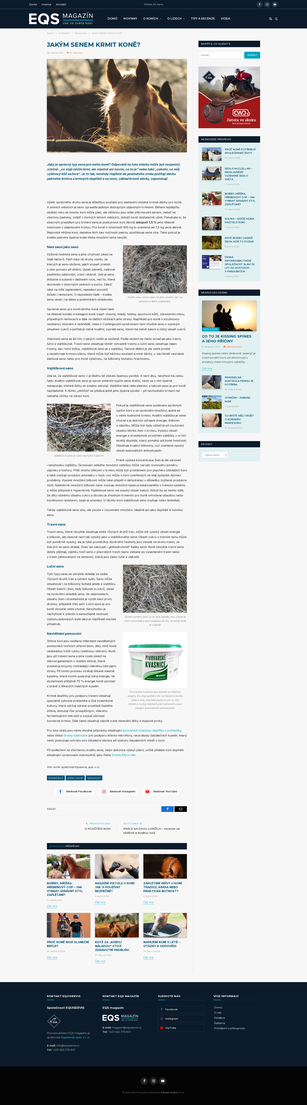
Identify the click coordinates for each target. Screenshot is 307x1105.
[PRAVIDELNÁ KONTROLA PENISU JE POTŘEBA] (212, 382)
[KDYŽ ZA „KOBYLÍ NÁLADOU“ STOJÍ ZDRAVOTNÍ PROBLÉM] (117, 925)
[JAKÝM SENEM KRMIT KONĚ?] (117, 105)
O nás (217, 1012)
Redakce (219, 1017)
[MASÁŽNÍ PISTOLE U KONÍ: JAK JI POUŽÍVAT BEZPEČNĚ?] (117, 866)
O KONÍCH (150, 18)
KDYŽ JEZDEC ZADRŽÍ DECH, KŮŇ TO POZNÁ (239, 239)
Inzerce (46, 4)
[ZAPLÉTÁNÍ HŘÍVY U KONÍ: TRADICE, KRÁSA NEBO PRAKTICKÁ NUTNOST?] (165, 866)
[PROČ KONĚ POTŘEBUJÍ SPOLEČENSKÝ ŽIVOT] (212, 154)
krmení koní (56, 778)
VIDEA (225, 18)
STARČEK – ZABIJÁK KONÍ (237, 399)
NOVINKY (130, 18)
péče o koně (75, 778)
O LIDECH (174, 18)
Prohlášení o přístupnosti (229, 1028)
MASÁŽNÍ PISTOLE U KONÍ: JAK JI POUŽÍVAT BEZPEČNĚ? (115, 887)
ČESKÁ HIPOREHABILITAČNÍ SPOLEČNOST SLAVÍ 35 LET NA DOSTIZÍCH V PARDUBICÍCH (239, 264)
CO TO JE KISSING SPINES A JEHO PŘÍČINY (226, 338)
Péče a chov (210, 329)
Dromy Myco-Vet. (124, 755)
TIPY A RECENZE (203, 18)
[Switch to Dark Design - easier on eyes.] (276, 18)
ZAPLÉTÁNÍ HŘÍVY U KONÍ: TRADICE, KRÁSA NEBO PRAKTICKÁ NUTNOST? (162, 887)
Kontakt (61, 4)
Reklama (219, 1023)
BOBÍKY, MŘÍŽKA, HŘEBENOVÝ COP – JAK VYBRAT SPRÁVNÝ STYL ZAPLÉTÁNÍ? (65, 889)
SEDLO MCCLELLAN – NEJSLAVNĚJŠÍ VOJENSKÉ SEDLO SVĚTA (238, 174)
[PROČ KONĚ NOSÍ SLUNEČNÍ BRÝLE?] (68, 925)
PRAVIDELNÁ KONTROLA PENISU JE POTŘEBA (239, 381)
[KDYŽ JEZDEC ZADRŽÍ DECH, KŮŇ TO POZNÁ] (212, 242)
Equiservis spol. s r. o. (75, 1037)
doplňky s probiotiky (166, 730)
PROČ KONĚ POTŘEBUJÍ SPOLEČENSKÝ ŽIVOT (240, 151)
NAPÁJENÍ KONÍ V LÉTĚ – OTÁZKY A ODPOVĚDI (161, 944)
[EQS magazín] (65, 18)
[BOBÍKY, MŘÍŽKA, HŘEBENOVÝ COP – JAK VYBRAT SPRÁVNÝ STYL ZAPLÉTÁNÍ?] (68, 866)
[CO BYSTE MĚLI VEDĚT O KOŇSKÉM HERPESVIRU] (212, 420)
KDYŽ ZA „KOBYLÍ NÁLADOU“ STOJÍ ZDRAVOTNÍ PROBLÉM (112, 946)
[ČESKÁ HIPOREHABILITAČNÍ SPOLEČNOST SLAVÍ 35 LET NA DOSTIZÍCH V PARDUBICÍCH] (212, 262)
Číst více (52, 906)
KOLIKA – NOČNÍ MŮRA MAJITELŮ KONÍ (239, 220)
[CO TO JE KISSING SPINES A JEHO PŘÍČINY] (229, 315)
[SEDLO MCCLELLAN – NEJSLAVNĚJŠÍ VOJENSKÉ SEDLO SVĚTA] (212, 173)
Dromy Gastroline (75, 735)
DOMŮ (112, 18)
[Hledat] (271, 19)
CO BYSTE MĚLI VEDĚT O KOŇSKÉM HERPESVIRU (239, 419)
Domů (33, 4)
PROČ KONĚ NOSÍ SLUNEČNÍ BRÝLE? (68, 944)
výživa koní (94, 778)
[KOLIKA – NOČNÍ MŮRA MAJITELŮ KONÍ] (212, 223)
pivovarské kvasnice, (137, 730)
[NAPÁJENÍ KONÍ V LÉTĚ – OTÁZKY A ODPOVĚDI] (165, 925)
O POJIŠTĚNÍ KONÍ (98, 828)
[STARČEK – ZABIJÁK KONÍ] (212, 402)
